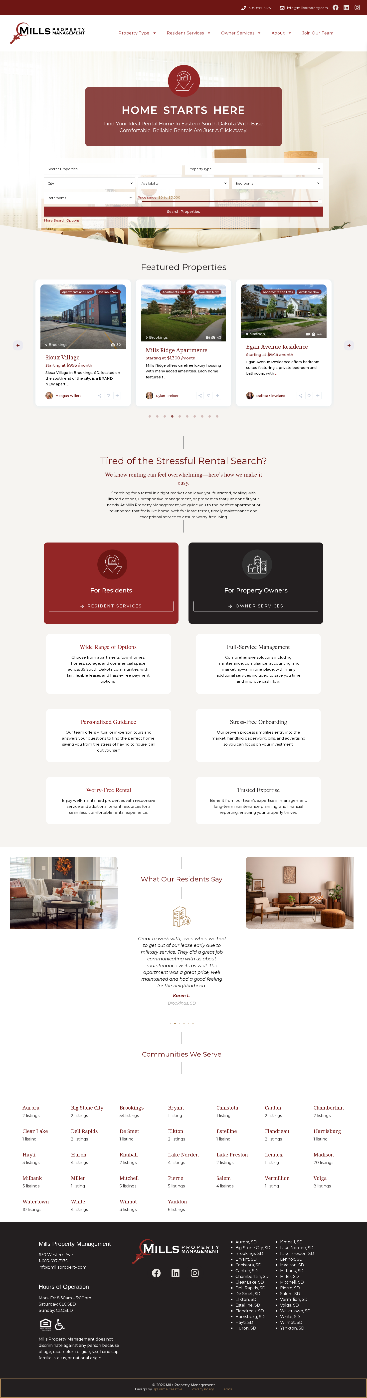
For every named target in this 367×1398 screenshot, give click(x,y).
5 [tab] (179, 416)
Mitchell (129, 1178)
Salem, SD (290, 1293)
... (65, 377)
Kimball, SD (291, 1242)
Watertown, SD (295, 1311)
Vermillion (277, 1178)
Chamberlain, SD (252, 1276)
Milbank (32, 1178)
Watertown (259, 334)
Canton (273, 1107)
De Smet (129, 1131)
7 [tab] (194, 416)
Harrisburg (327, 1131)
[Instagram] (357, 7)
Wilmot (128, 1201)
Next (349, 345)
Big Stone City (87, 1107)
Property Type (134, 33)
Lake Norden (183, 1154)
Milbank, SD (292, 1270)
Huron (78, 1154)
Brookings (58, 337)
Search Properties (183, 211)
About (278, 33)
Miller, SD (289, 1276)
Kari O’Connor (267, 396)
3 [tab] (164, 416)
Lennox (274, 1154)
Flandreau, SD (249, 1311)
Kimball (129, 1154)
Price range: (147, 197)
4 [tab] (172, 416)
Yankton (177, 1201)
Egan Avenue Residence (176, 346)
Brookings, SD (249, 1253)
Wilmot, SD (291, 1322)
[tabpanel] (83, 344)
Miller (78, 1178)
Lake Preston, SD (297, 1253)
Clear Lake (35, 1131)
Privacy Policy (202, 1389)
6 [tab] (187, 416)
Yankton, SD (292, 1328)
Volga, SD (289, 1305)
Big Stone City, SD (252, 1247)
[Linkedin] (346, 7)
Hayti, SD (244, 1322)
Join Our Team (318, 33)
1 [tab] (149, 416)
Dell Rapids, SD (250, 1288)
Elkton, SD (245, 1299)
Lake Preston (232, 1154)
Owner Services (237, 33)
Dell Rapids (84, 1131)
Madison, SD (292, 1265)
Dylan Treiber (66, 396)
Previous (18, 345)
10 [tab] (217, 416)
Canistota (227, 1107)
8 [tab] (202, 416)
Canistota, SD (248, 1265)
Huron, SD (245, 1328)
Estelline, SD (247, 1305)
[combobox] (254, 169)
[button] (170, 1023)
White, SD (290, 1316)
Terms (226, 1389)
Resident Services (185, 33)
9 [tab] (209, 416)
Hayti (28, 1154)
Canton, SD (246, 1270)
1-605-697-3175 (53, 1261)
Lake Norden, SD (297, 1247)
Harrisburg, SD (250, 1316)
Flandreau (277, 1131)
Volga (320, 1178)
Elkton (175, 1131)
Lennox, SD (291, 1259)
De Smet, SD (247, 1293)
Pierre (175, 1178)
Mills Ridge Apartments (76, 350)
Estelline (226, 1131)
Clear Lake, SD (249, 1282)
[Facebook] (335, 7)
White (78, 1201)
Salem (223, 1178)
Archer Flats (262, 346)
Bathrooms (57, 198)
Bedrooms (244, 183)
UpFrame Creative (168, 1389)
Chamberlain (329, 1107)
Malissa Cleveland (170, 396)
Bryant (176, 1107)
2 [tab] (157, 416)
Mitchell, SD (292, 1282)
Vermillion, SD (294, 1299)
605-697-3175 (259, 7)
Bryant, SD (246, 1259)
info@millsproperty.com (307, 7)
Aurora (30, 1107)
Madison (157, 334)
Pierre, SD (290, 1288)
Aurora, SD (246, 1242)
